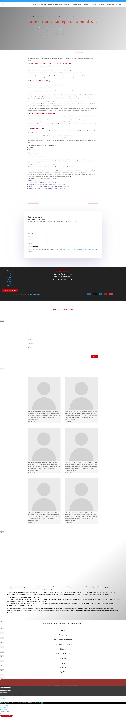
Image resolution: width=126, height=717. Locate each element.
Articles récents (32, 149)
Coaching (36, 16)
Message (30, 347)
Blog (113, 4)
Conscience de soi (43, 16)
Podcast (109, 4)
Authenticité (30, 16)
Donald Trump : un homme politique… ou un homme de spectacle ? (46, 186)
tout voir (54, 182)
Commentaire (32, 233)
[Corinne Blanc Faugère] (34, 153)
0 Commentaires (79, 52)
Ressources (101, 4)
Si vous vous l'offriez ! (9, 290)
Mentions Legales (35, 294)
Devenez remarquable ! (53, 16)
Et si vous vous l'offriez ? (6, 715)
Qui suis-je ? (93, 4)
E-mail (30, 240)
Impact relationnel (64, 16)
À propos (31, 147)
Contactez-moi (84, 1)
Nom (29, 236)
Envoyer (94, 357)
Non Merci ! (3, 678)
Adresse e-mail (32, 339)
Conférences (86, 4)
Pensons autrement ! (74, 16)
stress (75, 110)
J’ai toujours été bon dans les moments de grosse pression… (43, 188)
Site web (30, 243)
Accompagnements (76, 4)
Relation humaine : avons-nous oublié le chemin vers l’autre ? (44, 184)
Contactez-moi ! (120, 4)
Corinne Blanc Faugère (33, 155)
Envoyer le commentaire (33, 246)
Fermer (2, 320)
